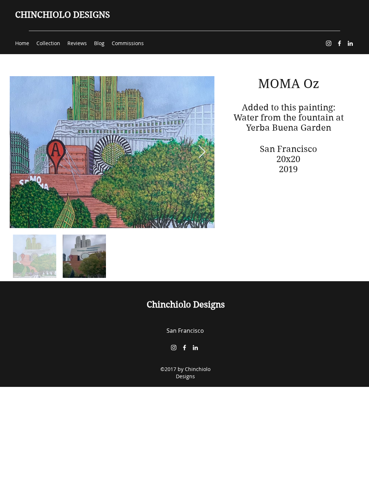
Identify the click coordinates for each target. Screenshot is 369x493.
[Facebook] (339, 43)
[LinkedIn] (350, 43)
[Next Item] (202, 152)
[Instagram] (328, 43)
